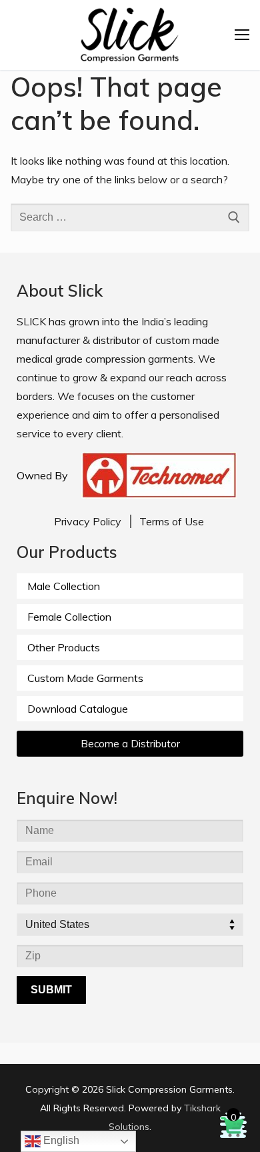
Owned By (42, 475)
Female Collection (69, 616)
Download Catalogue (77, 708)
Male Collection (63, 586)
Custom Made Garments (85, 678)
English (60, 1140)
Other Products (63, 647)
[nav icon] (242, 35)
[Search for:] (130, 217)
